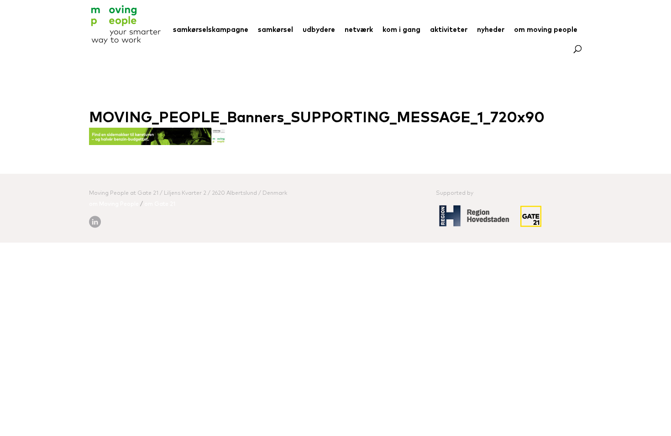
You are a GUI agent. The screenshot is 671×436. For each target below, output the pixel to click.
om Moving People (114, 204)
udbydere (319, 30)
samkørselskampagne (210, 30)
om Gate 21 (159, 204)
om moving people (545, 30)
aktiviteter (448, 30)
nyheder (490, 30)
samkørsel (275, 30)
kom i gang (401, 30)
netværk (359, 30)
